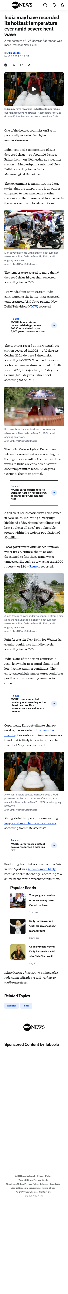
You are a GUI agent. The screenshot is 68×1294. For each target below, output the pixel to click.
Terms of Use (48, 1187)
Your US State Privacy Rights (33, 1180)
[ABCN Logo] (22, 5)
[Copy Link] (29, 65)
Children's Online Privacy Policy (22, 1183)
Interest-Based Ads (50, 1183)
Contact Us (45, 1191)
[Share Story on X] (14, 65)
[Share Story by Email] (22, 65)
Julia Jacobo (14, 52)
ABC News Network (25, 1176)
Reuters (34, 566)
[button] (6, 5)
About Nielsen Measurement (26, 1187)
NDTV (32, 306)
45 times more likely (42, 868)
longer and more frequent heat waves (30, 823)
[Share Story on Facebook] (6, 65)
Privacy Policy (44, 1176)
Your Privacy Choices (27, 1191)
